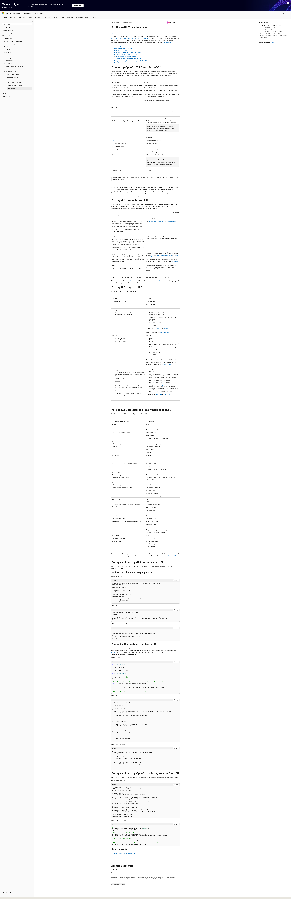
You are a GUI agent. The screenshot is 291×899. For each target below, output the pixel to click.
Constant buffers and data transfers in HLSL (128, 59)
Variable (114, 136)
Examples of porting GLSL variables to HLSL (126, 54)
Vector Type (158, 328)
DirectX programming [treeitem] (11, 49)
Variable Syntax (152, 162)
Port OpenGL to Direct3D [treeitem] (13, 74)
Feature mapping (168, 43)
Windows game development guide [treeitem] (13, 41)
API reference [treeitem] (6, 96)
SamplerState (163, 281)
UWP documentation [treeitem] (8, 27)
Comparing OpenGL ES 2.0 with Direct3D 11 (126, 46)
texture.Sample (150, 149)
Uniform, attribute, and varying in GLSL (127, 56)
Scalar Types (159, 307)
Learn (113, 22)
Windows (118, 22)
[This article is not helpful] (274, 42)
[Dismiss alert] (288, 3)
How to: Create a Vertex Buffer (164, 255)
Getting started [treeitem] (8, 38)
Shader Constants (171, 221)
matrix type (160, 357)
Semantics (151, 558)
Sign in (287, 13)
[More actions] (178, 22)
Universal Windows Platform (130, 22)
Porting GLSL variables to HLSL (123, 48)
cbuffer (141, 196)
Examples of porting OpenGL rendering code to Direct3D (130, 61)
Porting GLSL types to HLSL (122, 50)
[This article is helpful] (272, 42)
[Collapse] (32, 21)
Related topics (118, 63)
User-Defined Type (164, 332)
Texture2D (148, 152)
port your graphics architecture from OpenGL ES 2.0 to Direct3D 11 (130, 38)
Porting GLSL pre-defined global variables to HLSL (128, 52)
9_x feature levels (166, 385)
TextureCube (149, 402)
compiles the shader (161, 121)
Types (113, 140)
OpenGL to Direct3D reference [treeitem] (15, 85)
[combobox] (17, 24)
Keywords (166, 328)
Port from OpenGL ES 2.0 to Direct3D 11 (125, 853)
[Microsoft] (3, 13)
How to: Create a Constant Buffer (156, 221)
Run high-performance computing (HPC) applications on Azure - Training (130, 874)
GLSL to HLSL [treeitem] (11, 88)
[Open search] (283, 13)
